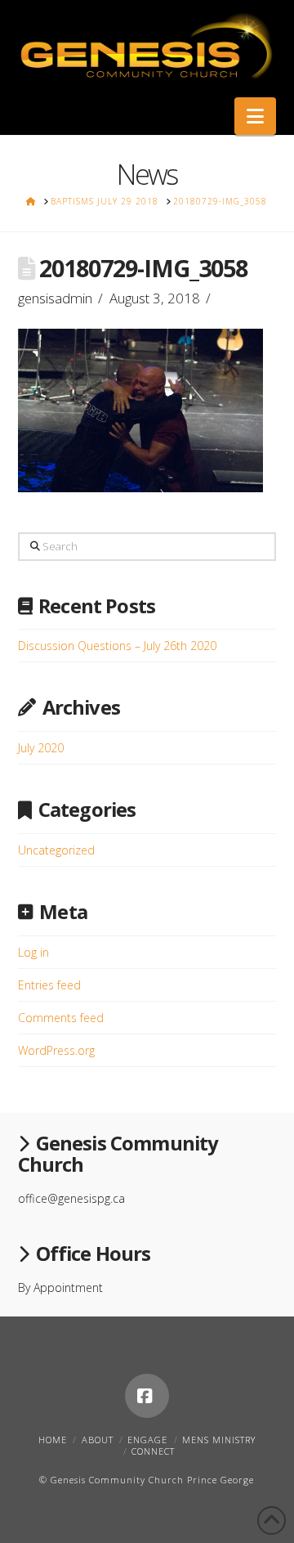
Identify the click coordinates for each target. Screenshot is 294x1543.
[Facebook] (147, 1396)
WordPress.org (56, 1050)
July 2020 (41, 748)
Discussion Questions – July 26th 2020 (117, 645)
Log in (33, 952)
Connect (153, 1451)
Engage (147, 1439)
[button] (255, 116)
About (98, 1439)
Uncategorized (56, 850)
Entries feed (49, 985)
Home (52, 1439)
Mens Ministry (219, 1439)
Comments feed (61, 1017)
